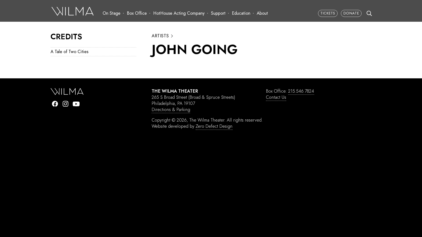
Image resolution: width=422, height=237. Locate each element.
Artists (160, 36)
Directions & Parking (171, 109)
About (262, 13)
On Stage (111, 13)
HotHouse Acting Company (179, 13)
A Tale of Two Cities (69, 51)
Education (241, 13)
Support (218, 13)
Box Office (137, 13)
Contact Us (276, 97)
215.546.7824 (301, 91)
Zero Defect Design (214, 126)
